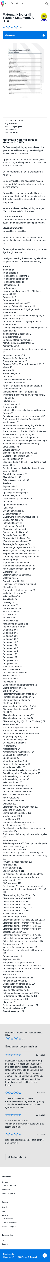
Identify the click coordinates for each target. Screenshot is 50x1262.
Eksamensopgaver (9, 1227)
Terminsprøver (7, 1219)
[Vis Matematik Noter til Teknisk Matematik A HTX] (25, 72)
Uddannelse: (10, 121)
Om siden (5, 1182)
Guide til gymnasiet (9, 1223)
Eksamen (5, 1215)
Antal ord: (8, 133)
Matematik (13, 124)
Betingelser (6, 1190)
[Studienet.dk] (18, 4)
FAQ (3, 1240)
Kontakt (5, 1244)
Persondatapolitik (8, 1193)
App (3, 1211)
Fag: (6, 124)
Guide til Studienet (9, 1186)
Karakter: (8, 127)
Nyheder (5, 1207)
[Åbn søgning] (47, 4)
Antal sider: (9, 130)
